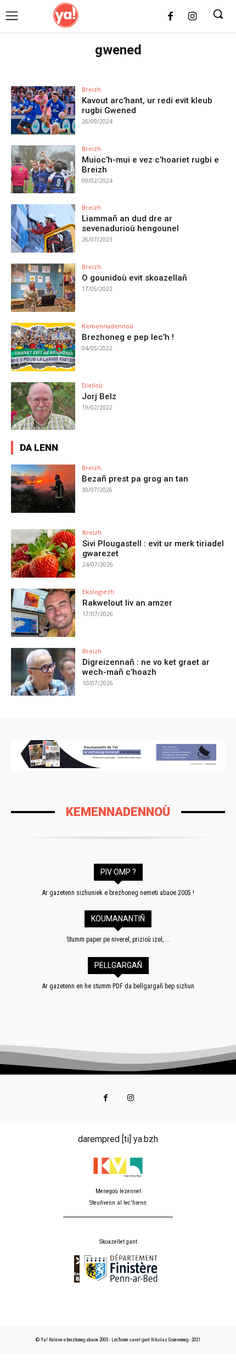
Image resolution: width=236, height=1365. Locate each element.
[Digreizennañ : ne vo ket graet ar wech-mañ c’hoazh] (43, 672)
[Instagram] (192, 17)
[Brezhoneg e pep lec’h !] (43, 347)
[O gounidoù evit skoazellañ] (43, 288)
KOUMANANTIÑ (118, 918)
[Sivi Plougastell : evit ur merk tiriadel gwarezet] (43, 553)
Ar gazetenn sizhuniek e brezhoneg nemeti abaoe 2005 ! (118, 893)
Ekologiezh (98, 592)
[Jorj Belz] (43, 406)
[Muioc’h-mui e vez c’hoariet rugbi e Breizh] (43, 170)
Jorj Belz (99, 396)
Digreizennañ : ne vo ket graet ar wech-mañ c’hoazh (146, 667)
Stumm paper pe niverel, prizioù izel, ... (118, 939)
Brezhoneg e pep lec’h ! (128, 337)
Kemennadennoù (107, 326)
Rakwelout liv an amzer (127, 603)
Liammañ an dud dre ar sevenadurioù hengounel (130, 223)
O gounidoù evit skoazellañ (134, 278)
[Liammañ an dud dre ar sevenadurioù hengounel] (43, 228)
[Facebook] (171, 17)
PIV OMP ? (118, 872)
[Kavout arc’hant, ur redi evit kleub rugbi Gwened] (43, 110)
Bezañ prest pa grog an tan (135, 479)
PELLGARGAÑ (118, 965)
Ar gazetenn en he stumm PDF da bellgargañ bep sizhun (118, 986)
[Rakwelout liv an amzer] (43, 613)
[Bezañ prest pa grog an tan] (43, 489)
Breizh (91, 89)
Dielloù (92, 385)
